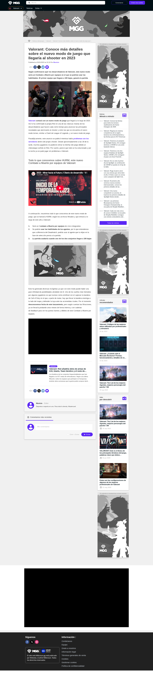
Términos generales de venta (74, 655)
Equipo (64, 645)
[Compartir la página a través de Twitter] (39, 67)
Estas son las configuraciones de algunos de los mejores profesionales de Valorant (113, 482)
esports (53, 366)
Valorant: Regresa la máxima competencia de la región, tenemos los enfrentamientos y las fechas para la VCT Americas (114, 134)
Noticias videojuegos (38, 41)
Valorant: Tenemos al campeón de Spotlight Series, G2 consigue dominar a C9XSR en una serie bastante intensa (114, 144)
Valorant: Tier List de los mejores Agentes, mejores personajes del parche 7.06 (113, 385)
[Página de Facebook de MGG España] (27, 642)
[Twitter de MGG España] (32, 642)
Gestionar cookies (69, 662)
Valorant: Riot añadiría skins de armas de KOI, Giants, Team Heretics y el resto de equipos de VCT (67, 370)
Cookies (65, 659)
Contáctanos (67, 641)
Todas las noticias (113, 223)
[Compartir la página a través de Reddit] (43, 67)
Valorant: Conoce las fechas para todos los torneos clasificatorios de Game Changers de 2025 (113, 124)
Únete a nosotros (69, 648)
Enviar (88, 434)
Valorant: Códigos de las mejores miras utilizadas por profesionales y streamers (113, 326)
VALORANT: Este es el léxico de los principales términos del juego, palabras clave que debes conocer (113, 453)
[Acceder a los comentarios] (47, 67)
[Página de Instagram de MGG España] (37, 642)
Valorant (48, 41)
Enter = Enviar (74, 434)
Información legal (69, 652)
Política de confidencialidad (73, 666)
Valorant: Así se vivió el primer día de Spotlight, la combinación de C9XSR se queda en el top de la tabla (114, 164)
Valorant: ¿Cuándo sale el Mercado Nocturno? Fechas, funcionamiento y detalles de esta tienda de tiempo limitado (113, 356)
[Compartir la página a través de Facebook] (35, 67)
